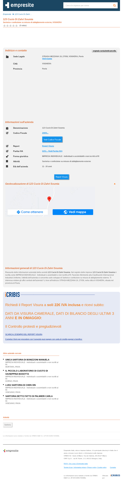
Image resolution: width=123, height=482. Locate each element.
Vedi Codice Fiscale (52, 140)
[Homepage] (19, 7)
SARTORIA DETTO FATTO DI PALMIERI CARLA (29, 396)
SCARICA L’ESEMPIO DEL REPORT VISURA (23, 334)
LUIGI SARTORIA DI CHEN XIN (20, 385)
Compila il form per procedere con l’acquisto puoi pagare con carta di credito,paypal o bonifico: (43, 339)
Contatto (113, 467)
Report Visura (48, 146)
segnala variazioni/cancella (104, 51)
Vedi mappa (47, 59)
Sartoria (7, 425)
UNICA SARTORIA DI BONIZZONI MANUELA (27, 359)
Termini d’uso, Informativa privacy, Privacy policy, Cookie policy (85, 467)
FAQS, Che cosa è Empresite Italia (76, 463)
